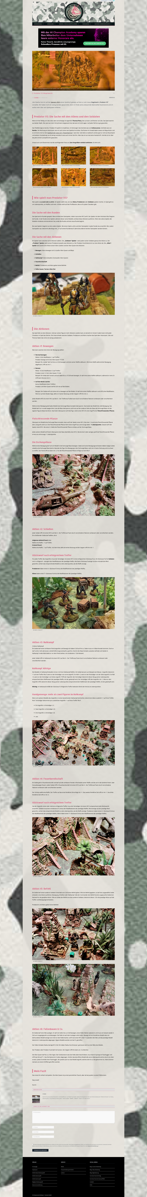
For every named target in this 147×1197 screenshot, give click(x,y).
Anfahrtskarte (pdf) (36, 1179)
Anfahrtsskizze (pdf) (36, 1175)
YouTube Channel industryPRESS (97, 1179)
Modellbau (50, 24)
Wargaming (86, 24)
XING (91, 1185)
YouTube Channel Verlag (95, 1175)
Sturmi (36, 97)
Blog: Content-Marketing (95, 1166)
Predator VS (112, 97)
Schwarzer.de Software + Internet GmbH (42, 1195)
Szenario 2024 (55, 102)
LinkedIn (92, 1182)
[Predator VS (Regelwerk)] (73, 71)
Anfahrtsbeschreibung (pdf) (38, 1172)
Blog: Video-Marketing (95, 1169)
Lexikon (63, 1172)
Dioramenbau (38, 24)
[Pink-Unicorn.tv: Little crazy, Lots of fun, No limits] (73, 11)
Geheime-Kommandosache (102, 24)
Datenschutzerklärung (93, 1146)
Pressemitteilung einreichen (67, 1169)
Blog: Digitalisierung (94, 1172)
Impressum (34, 1169)
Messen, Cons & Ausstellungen (68, 24)
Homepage (34, 1166)
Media (62, 1166)
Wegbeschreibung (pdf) (37, 1182)
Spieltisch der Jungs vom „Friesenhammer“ (60, 133)
